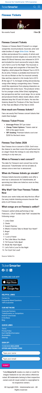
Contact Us (6, 298)
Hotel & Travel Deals (9, 316)
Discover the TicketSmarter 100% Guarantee (21, 2)
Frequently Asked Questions (12, 300)
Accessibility (6, 335)
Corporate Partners (8, 311)
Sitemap (5, 337)
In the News (6, 318)
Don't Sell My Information (10, 333)
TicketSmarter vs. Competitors (13, 313)
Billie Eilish (24, 51)
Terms (4, 329)
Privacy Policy (6, 331)
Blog (3, 320)
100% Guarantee (8, 303)
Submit (6, 365)
